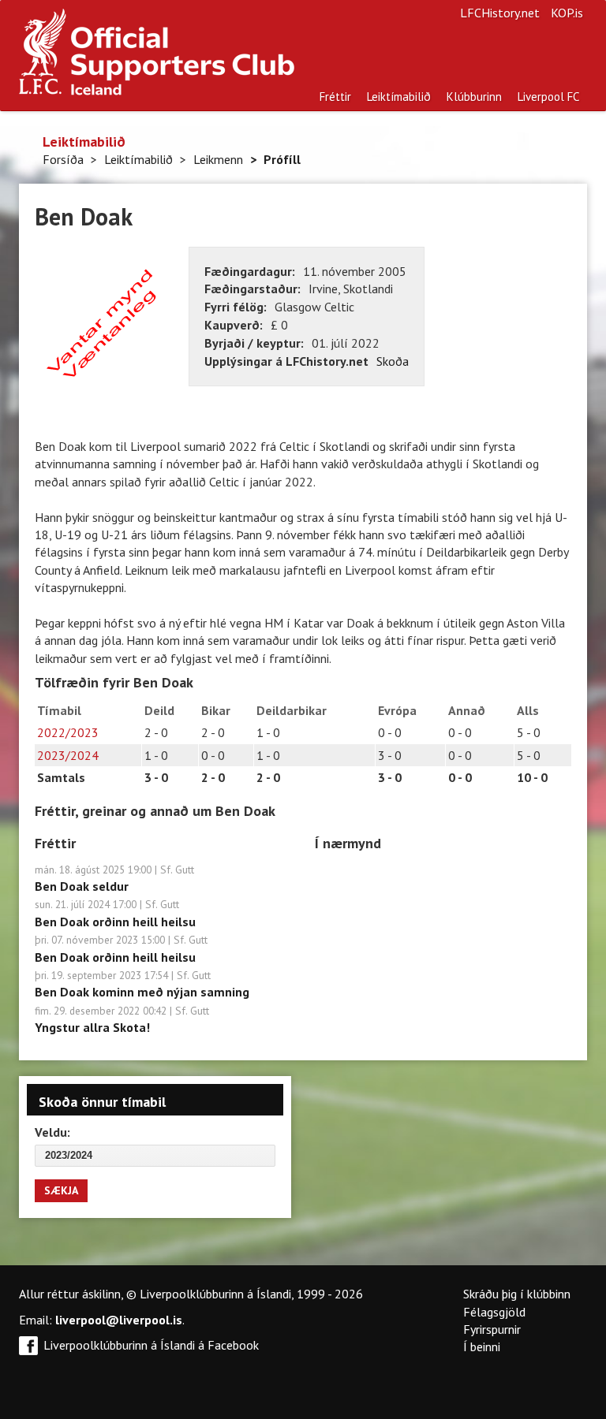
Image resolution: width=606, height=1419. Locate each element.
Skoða (392, 361)
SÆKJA (61, 1190)
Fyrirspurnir (492, 1329)
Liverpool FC (548, 96)
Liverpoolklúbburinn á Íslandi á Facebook (151, 1345)
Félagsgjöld (494, 1312)
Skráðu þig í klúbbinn (516, 1294)
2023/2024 (68, 755)
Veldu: (52, 1132)
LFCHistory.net (500, 12)
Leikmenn (218, 159)
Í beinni (481, 1346)
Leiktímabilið (399, 96)
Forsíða (63, 159)
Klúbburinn (474, 96)
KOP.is (567, 12)
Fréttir (335, 96)
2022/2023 (68, 732)
